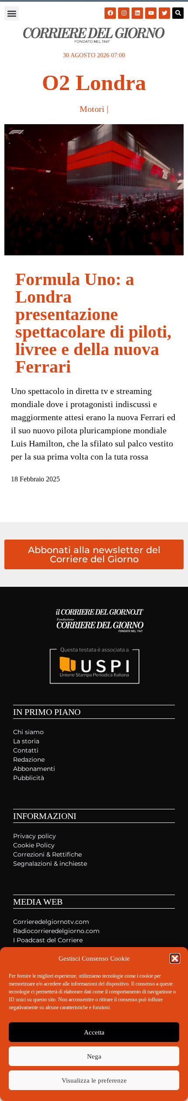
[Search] (178, 13)
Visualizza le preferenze (94, 1080)
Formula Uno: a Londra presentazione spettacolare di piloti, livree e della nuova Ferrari (93, 322)
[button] (175, 958)
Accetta (94, 1032)
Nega (94, 1056)
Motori (92, 109)
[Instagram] (123, 13)
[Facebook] (110, 13)
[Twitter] (164, 13)
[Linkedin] (137, 13)
